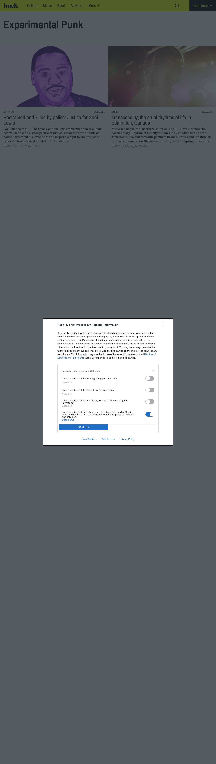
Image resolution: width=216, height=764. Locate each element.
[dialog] (108, 382)
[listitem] (108, 371)
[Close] (166, 325)
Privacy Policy (127, 439)
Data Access (108, 439)
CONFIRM (83, 427)
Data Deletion (89, 439)
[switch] (149, 378)
